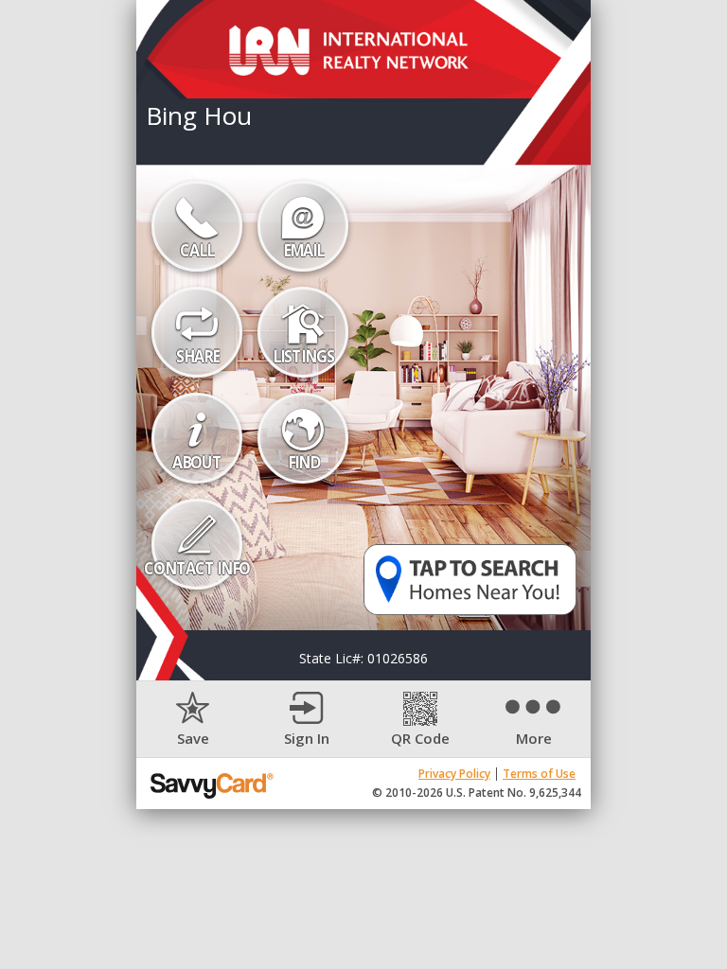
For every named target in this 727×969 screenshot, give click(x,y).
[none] (193, 720)
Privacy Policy (454, 774)
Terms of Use (539, 774)
